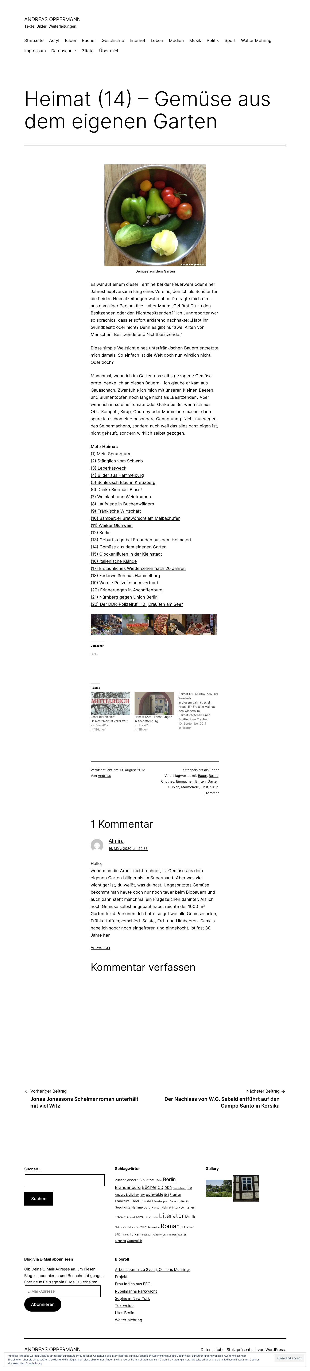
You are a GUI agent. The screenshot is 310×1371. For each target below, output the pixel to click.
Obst (204, 787)
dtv (142, 1194)
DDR (168, 1188)
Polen (142, 1227)
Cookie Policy (34, 1363)
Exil (166, 1194)
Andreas (104, 775)
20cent (120, 1180)
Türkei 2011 (146, 1234)
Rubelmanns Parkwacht (136, 1291)
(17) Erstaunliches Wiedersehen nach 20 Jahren (138, 568)
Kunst (147, 1217)
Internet (137, 40)
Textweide (124, 1305)
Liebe (155, 1217)
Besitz (213, 775)
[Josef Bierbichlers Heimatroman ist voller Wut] (110, 703)
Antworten (100, 947)
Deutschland (179, 1188)
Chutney (167, 781)
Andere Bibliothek (141, 1180)
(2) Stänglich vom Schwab (117, 460)
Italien (190, 1207)
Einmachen (184, 781)
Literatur (171, 1215)
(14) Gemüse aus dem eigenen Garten (129, 546)
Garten (213, 781)
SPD (117, 1234)
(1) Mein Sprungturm (111, 453)
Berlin (169, 1179)
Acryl (54, 40)
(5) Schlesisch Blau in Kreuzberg (123, 482)
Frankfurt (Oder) (128, 1201)
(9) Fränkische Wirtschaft (116, 511)
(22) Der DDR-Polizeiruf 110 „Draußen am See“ (137, 604)
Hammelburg (141, 1207)
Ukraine (157, 1234)
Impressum (35, 50)
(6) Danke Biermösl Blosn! (116, 489)
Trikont (125, 1234)
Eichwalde (154, 1194)
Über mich (109, 50)
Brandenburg (128, 1187)
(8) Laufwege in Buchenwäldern (122, 503)
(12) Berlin (101, 532)
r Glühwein (122, 525)
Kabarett (120, 1217)
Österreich (134, 1241)
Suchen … (33, 1169)
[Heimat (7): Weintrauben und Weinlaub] (200, 711)
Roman (170, 1226)
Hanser (156, 1207)
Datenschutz (63, 50)
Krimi (139, 1217)
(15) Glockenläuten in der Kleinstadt (126, 554)
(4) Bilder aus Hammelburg (117, 475)
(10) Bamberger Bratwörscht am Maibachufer (135, 518)
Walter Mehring (256, 40)
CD (160, 1187)
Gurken (173, 787)
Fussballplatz (161, 1201)
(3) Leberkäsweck (108, 468)
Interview (178, 1207)
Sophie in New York (132, 1298)
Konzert (131, 1217)
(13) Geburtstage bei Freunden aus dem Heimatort (141, 539)
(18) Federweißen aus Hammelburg (125, 575)
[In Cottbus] (219, 1188)
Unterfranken (170, 1234)
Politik (213, 40)
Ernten (200, 781)
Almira (116, 841)
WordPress (275, 1349)
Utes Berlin (124, 1313)
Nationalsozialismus (126, 1227)
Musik (195, 40)
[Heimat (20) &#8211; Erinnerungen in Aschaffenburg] (154, 703)
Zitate (88, 50)
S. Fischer (187, 1227)
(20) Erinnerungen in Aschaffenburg (126, 589)
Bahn (159, 1180)
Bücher (89, 40)
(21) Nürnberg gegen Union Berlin (124, 597)
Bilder (70, 40)
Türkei (134, 1234)
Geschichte (113, 40)
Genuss (183, 1201)
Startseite (34, 40)
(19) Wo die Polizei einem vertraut (124, 582)
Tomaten (212, 793)
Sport (230, 40)
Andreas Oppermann (52, 19)
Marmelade (190, 787)
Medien (176, 40)
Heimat (166, 1207)
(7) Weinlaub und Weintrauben (121, 496)
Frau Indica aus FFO (133, 1284)
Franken (175, 1194)
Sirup (214, 787)
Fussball (147, 1201)
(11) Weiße (101, 525)
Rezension (153, 1227)
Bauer (202, 775)
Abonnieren (43, 1304)
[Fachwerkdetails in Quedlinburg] (246, 1188)
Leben (157, 40)
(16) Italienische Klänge (114, 561)
